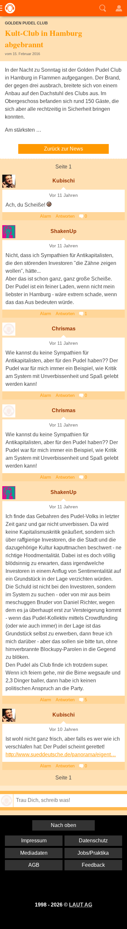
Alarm (45, 216)
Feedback (93, 865)
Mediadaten (34, 853)
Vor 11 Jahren (63, 195)
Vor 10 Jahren (63, 729)
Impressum (34, 840)
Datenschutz (93, 840)
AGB (33, 865)
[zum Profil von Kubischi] (8, 181)
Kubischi (63, 180)
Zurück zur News (63, 149)
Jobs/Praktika (93, 853)
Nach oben (63, 825)
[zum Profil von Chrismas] (8, 329)
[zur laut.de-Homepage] (8, 8)
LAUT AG (80, 904)
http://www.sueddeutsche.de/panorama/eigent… (61, 754)
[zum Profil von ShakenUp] (8, 231)
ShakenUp (63, 231)
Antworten (65, 216)
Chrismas (64, 328)
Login (119, 8)
